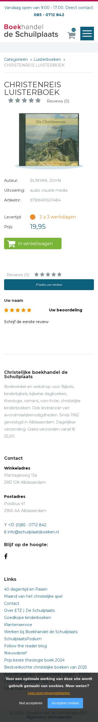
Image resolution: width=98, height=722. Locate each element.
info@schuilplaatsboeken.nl (33, 532)
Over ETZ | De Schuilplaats (29, 610)
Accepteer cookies (65, 703)
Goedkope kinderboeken (27, 617)
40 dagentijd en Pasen (25, 589)
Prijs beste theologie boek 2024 (34, 660)
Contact (11, 603)
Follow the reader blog (25, 645)
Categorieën (16, 59)
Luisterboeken (47, 59)
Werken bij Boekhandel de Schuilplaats (41, 631)
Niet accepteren (30, 703)
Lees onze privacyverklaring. (49, 693)
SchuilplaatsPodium (23, 638)
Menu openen (87, 33)
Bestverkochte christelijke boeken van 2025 (45, 667)
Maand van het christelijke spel (33, 596)
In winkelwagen (35, 243)
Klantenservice (18, 624)
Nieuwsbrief (15, 653)
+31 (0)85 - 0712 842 (27, 524)
